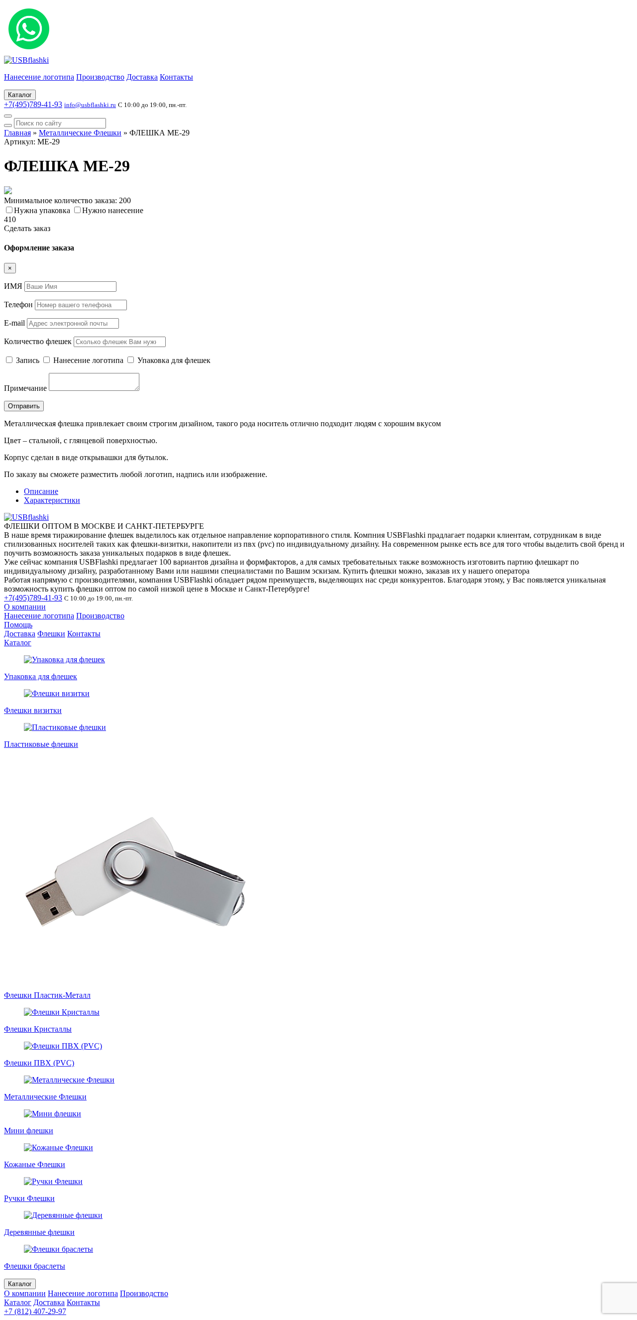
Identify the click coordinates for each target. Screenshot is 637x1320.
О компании (25, 606)
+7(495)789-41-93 (33, 104)
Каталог (20, 95)
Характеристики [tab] (52, 500)
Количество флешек (38, 341)
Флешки (51, 633)
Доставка (142, 77)
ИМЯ (13, 286)
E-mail (14, 323)
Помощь (18, 624)
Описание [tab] (41, 491)
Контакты (176, 77)
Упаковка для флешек (173, 360)
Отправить (24, 406)
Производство (100, 77)
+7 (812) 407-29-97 (35, 1311)
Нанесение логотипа (39, 77)
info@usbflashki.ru (90, 105)
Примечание (25, 388)
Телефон (18, 304)
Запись (27, 360)
